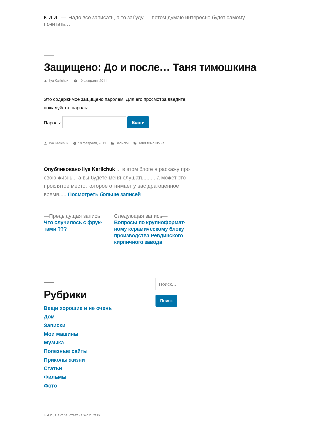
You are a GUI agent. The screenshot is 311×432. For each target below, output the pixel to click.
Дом (49, 316)
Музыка (54, 342)
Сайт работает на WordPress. (78, 415)
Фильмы (55, 377)
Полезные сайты (66, 351)
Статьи (53, 368)
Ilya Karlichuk (58, 80)
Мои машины (61, 334)
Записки (122, 142)
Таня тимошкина (151, 142)
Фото (50, 385)
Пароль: (53, 122)
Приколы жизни (64, 359)
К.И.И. (51, 17)
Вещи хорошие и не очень (78, 308)
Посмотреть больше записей (104, 194)
